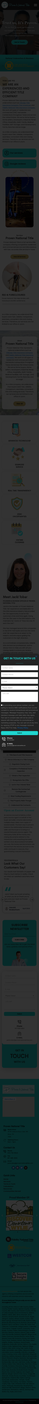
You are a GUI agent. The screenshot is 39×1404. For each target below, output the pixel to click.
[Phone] (4, 739)
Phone (9, 738)
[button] (36, 656)
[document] (19, 702)
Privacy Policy (23, 728)
